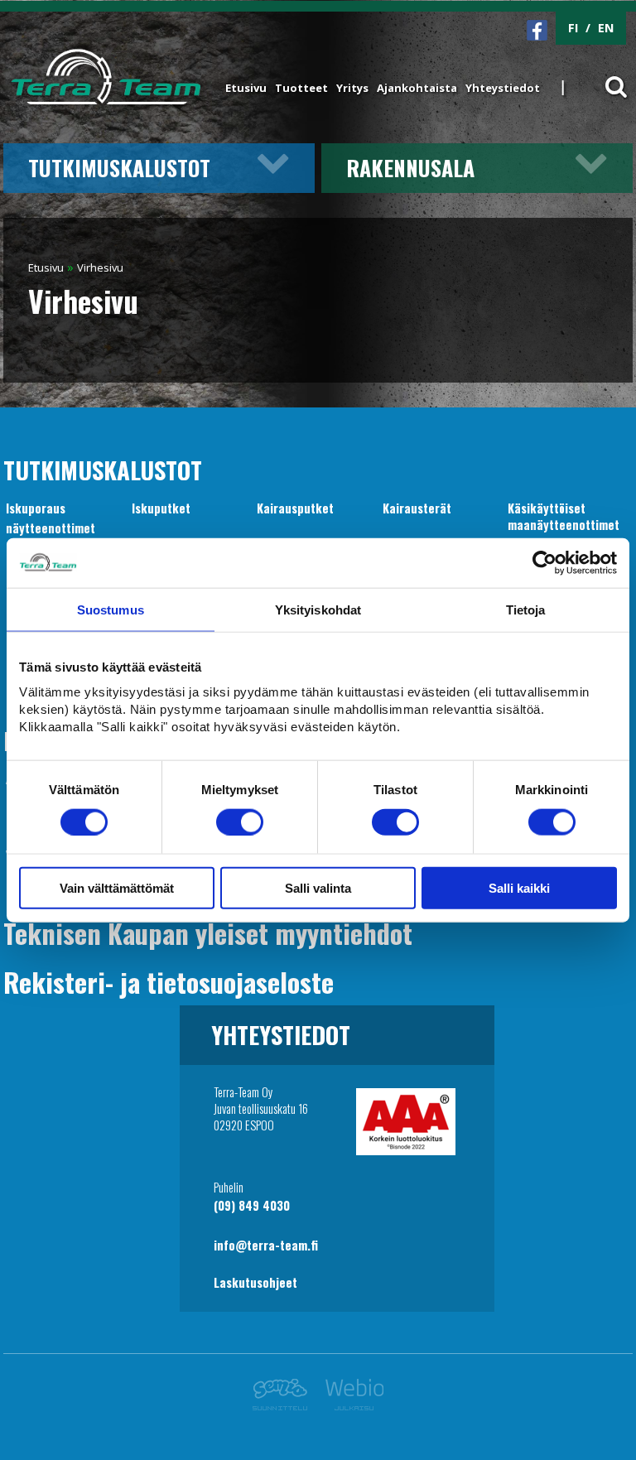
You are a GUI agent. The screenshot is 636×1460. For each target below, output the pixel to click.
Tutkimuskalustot (119, 167)
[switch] (239, 821)
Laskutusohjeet (255, 1282)
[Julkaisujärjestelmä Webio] (349, 1406)
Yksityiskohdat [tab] (318, 609)
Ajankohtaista (417, 87)
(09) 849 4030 (252, 1205)
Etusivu (246, 87)
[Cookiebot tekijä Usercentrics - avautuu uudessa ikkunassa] (544, 562)
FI (573, 28)
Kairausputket (295, 508)
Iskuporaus (35, 508)
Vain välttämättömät (117, 888)
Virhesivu (100, 267)
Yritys (352, 87)
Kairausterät (417, 508)
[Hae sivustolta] (605, 77)
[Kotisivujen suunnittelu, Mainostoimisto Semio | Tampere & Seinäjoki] (284, 1406)
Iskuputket (161, 508)
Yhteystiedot (502, 87)
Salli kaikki (519, 888)
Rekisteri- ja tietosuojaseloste (168, 981)
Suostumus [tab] (110, 609)
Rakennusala (410, 167)
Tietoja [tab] (526, 609)
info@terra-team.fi (266, 1245)
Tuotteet (301, 87)
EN (606, 28)
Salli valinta (318, 888)
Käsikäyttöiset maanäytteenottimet (563, 516)
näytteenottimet (50, 528)
